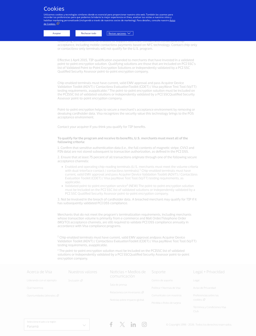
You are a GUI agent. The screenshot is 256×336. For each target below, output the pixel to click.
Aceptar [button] (57, 33)
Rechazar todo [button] (88, 33)
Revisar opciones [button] (117, 33)
